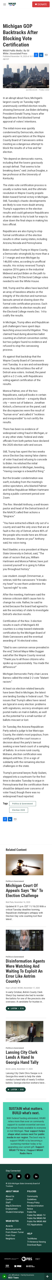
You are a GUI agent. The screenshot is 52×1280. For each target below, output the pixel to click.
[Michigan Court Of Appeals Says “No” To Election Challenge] (24, 864)
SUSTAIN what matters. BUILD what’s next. (26, 1110)
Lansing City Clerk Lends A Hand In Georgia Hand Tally (22, 1057)
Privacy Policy (33, 1202)
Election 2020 (18, 810)
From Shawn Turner (15, 1232)
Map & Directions (13, 1206)
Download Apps (34, 1245)
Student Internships (15, 1212)
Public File (31, 1212)
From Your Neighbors (10, 1237)
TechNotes (32, 1238)
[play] (4, 1276)
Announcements (13, 1229)
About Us (10, 1196)
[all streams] (48, 1276)
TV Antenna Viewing (36, 1242)
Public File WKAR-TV (36, 1215)
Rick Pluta (10, 902)
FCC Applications (34, 1224)
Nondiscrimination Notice (35, 1207)
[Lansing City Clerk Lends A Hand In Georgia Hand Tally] (24, 1031)
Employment (11, 1209)
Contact (9, 1199)
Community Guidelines (32, 1198)
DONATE (42, 4)
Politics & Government (22, 803)
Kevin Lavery (11, 1069)
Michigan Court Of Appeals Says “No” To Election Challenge (24, 890)
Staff (8, 1202)
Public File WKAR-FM (36, 1218)
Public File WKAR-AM (36, 1221)
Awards (9, 1226)
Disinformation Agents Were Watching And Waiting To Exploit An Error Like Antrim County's (25, 971)
